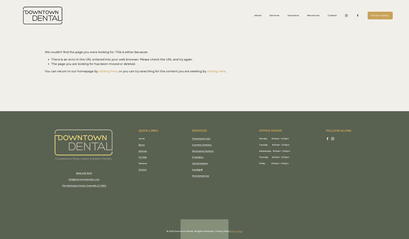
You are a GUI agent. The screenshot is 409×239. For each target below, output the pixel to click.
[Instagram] (346, 15)
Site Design (237, 231)
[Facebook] (357, 15)
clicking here (108, 71)
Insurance (293, 15)
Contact (332, 15)
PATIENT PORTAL (380, 15)
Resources (313, 15)
